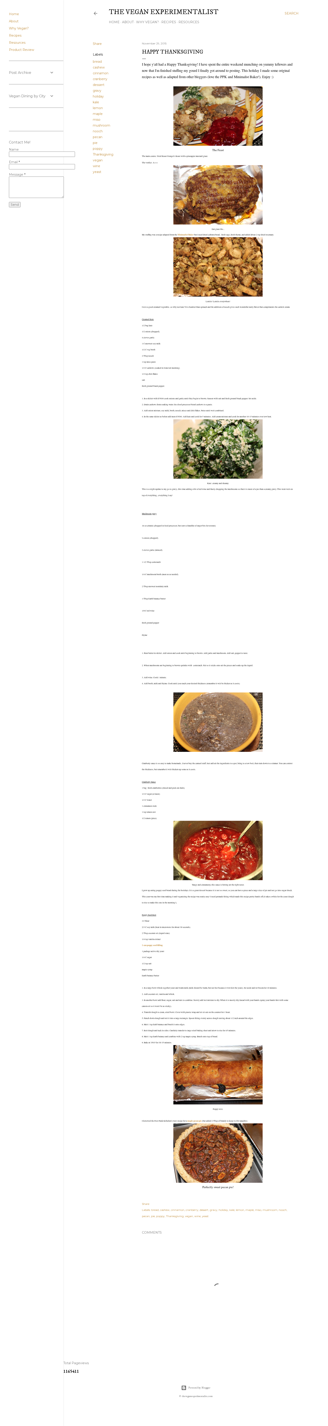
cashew (99, 67)
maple (98, 114)
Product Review (21, 50)
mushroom (101, 125)
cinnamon (100, 73)
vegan (98, 160)
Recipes (168, 22)
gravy (97, 91)
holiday (98, 96)
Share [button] (97, 44)
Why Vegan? (147, 22)
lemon (98, 108)
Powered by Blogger (199, 1387)
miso (96, 120)
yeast (97, 172)
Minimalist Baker (186, 234)
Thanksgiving (103, 154)
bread (97, 62)
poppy (98, 149)
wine (96, 166)
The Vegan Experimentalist (163, 12)
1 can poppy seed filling (152, 945)
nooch (98, 131)
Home (114, 22)
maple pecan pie (194, 1120)
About (128, 22)
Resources (189, 22)
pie (95, 143)
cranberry (100, 79)
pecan (97, 137)
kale (96, 102)
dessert (98, 85)
